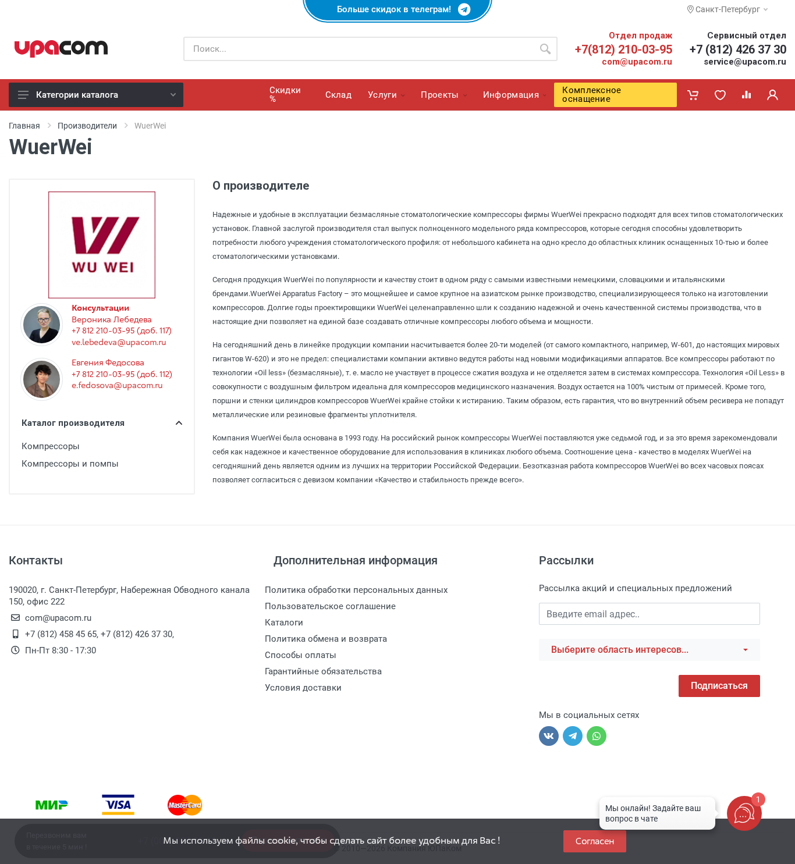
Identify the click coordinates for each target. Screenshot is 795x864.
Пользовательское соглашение (330, 606)
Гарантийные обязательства (323, 671)
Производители (87, 125)
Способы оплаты (300, 655)
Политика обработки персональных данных (356, 590)
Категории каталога (77, 95)
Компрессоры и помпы (70, 463)
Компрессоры (51, 446)
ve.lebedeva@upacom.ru (119, 342)
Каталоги (284, 622)
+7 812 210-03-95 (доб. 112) (122, 374)
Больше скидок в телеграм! (397, 9)
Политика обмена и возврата (326, 639)
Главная (24, 125)
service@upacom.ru (745, 61)
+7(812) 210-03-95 (623, 49)
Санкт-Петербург (727, 9)
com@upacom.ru (637, 61)
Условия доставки (303, 687)
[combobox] (649, 650)
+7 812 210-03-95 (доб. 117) (122, 330)
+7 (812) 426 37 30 (738, 49)
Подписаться (719, 685)
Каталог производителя (73, 423)
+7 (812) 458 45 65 (61, 634)
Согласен (595, 841)
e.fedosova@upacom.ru (117, 385)
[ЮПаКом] (61, 49)
